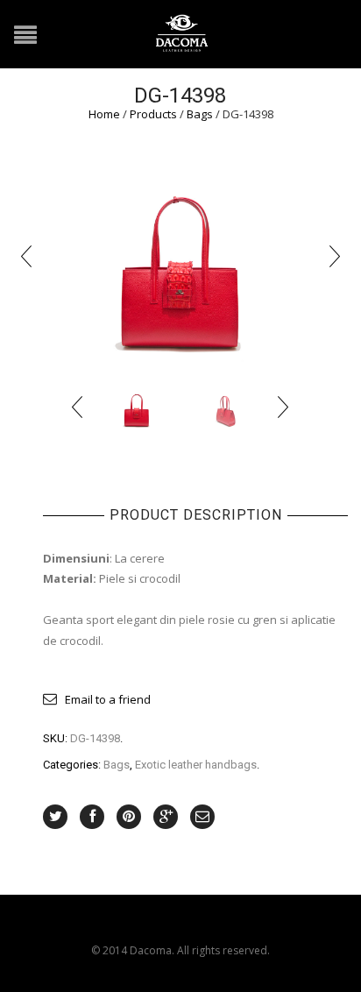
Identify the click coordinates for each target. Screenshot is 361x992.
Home (104, 114)
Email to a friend (108, 699)
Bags (200, 114)
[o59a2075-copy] (224, 406)
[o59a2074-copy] (180, 254)
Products (153, 114)
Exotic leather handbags (196, 764)
